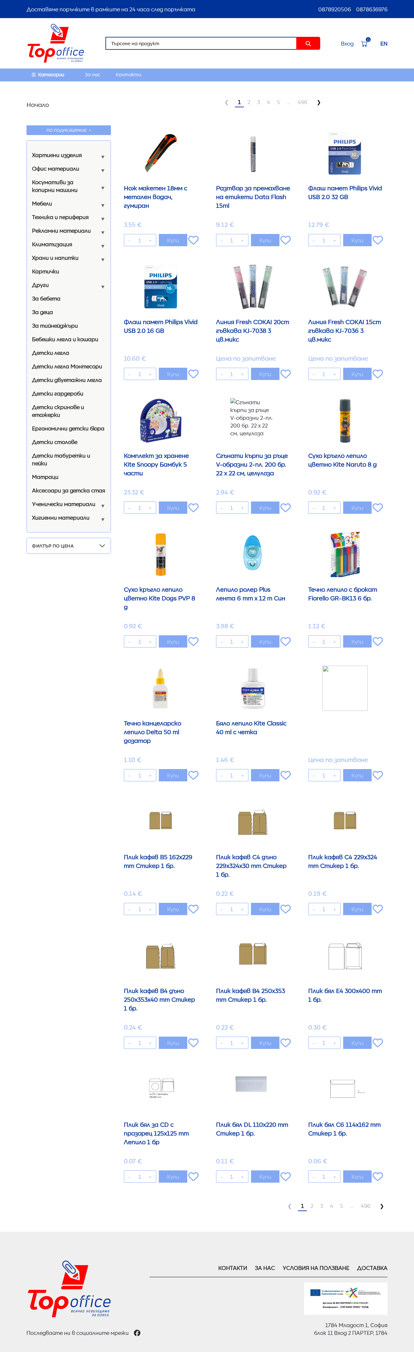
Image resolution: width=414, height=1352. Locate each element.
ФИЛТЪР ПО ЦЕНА (53, 545)
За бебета (46, 298)
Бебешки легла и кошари (65, 339)
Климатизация (52, 244)
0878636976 (371, 9)
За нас (92, 74)
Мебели (42, 203)
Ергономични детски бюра (68, 428)
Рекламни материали (61, 230)
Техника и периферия (60, 216)
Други (40, 284)
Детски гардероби (57, 393)
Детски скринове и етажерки (58, 410)
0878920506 (334, 9)
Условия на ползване (316, 1267)
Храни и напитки (55, 257)
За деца (42, 311)
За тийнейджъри (55, 325)
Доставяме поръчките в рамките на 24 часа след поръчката (111, 9)
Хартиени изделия (57, 154)
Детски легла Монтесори (67, 366)
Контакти (128, 74)
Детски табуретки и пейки (61, 459)
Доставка (372, 1267)
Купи (173, 240)
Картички (45, 271)
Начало (38, 104)
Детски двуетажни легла (67, 379)
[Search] (308, 43)
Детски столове (54, 441)
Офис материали (55, 168)
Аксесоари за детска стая (68, 490)
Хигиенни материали (61, 517)
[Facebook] (137, 1332)
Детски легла (50, 352)
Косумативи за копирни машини (55, 185)
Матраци (45, 476)
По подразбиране (67, 130)
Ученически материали (63, 503)
